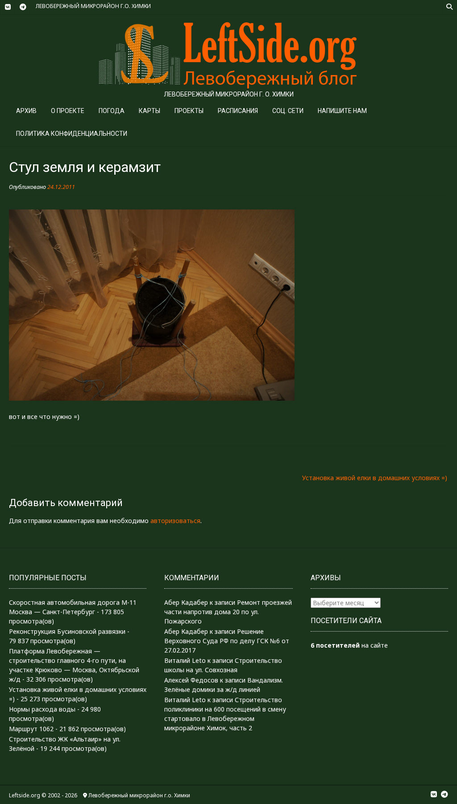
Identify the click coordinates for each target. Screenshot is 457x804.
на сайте (349, 645)
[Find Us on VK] (7, 7)
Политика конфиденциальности (71, 133)
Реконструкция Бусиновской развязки (67, 631)
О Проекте (67, 110)
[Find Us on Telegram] (22, 7)
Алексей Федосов (191, 680)
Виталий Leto (185, 660)
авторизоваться (175, 520)
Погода (112, 110)
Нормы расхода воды (42, 709)
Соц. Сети (287, 110)
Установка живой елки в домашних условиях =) (374, 477)
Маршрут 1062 (31, 728)
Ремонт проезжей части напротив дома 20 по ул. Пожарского (228, 611)
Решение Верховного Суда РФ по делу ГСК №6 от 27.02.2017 (226, 640)
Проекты (189, 110)
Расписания (238, 110)
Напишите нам (342, 110)
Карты (149, 110)
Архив (26, 110)
